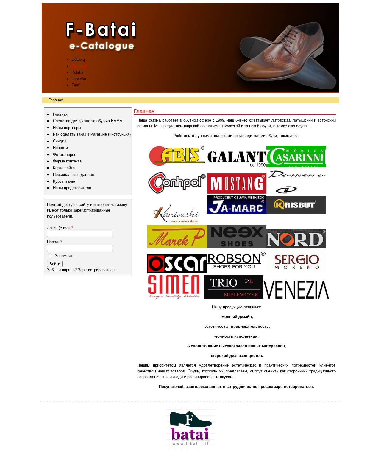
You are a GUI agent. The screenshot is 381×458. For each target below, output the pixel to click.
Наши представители (72, 188)
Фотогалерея (64, 154)
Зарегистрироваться (96, 270)
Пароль (53, 242)
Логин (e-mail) (59, 228)
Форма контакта (67, 161)
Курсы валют (65, 181)
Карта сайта (64, 168)
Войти (54, 264)
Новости (60, 147)
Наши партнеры (67, 127)
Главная (60, 114)
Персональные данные (73, 174)
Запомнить (64, 256)
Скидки (59, 141)
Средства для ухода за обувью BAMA (87, 121)
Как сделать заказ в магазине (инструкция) (92, 134)
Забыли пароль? (62, 270)
